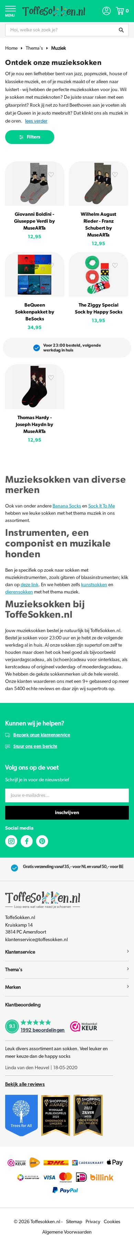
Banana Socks (67, 506)
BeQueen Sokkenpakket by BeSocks (34, 312)
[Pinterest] (42, 841)
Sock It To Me (101, 506)
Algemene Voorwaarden (67, 1232)
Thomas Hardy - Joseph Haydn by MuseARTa (34, 424)
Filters (33, 137)
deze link (29, 584)
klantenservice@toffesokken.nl (36, 939)
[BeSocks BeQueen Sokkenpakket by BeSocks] (34, 274)
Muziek (58, 48)
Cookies (112, 1221)
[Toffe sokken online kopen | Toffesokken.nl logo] (53, 10)
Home (11, 48)
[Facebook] (27, 841)
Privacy (93, 1221)
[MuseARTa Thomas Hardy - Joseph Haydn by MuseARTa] (34, 386)
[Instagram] (11, 841)
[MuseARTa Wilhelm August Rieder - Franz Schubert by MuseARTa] (98, 183)
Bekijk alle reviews (25, 1084)
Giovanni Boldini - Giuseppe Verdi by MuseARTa (34, 221)
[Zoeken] (121, 30)
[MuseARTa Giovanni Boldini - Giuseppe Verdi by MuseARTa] (34, 183)
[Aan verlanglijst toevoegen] (51, 176)
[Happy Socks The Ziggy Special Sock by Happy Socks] (98, 274)
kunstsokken (94, 584)
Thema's (34, 48)
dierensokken (19, 592)
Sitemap (74, 1221)
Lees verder (36, 121)
